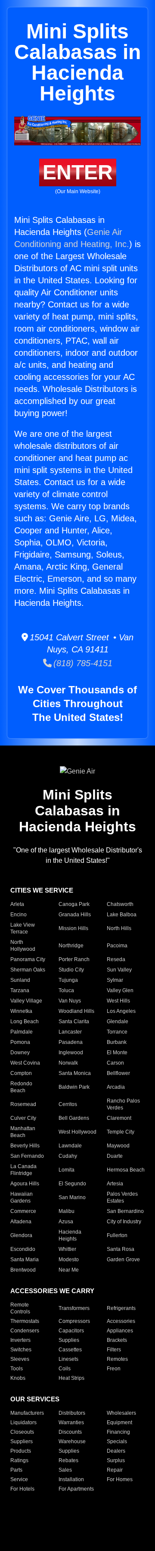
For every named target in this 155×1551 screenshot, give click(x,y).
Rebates (68, 1460)
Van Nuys (70, 1001)
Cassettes (70, 1350)
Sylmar (115, 980)
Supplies (69, 1340)
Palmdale (21, 1032)
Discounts (70, 1432)
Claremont (119, 1118)
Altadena (20, 1222)
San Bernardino (125, 1211)
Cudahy (68, 1156)
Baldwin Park (74, 1087)
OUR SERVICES (34, 1399)
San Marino (72, 1197)
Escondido (22, 1249)
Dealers (116, 1451)
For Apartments (76, 1489)
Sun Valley (119, 970)
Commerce (23, 1211)
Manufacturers (27, 1413)
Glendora (21, 1235)
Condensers (24, 1331)
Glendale (117, 1021)
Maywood (118, 1146)
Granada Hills (75, 915)
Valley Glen (120, 990)
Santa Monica (75, 1073)
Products (20, 1451)
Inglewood (71, 1053)
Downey (20, 1053)
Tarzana (19, 990)
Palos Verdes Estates (122, 1197)
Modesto (69, 1259)
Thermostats (24, 1321)
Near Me (69, 1270)
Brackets (117, 1340)
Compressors (74, 1321)
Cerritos (68, 1104)
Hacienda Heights (70, 1235)
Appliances (120, 1331)
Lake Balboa (121, 915)
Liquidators (23, 1422)
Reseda (116, 959)
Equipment (119, 1422)
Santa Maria (24, 1259)
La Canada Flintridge (23, 1169)
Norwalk (68, 1063)
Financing (118, 1432)
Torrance (117, 1032)
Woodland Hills (76, 1011)
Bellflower (118, 1073)
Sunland (20, 980)
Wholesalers (121, 1413)
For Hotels (22, 1489)
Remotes (117, 1359)
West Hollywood (77, 1132)
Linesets (68, 1359)
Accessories (121, 1321)
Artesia (115, 1184)
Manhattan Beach (22, 1131)
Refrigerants (121, 1308)
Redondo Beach (21, 1087)
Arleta (17, 904)
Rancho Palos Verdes (123, 1104)
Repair (115, 1470)
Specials (117, 1441)
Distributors (72, 1413)
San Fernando (27, 1156)
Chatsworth (120, 904)
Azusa (66, 1222)
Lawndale (70, 1146)
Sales (65, 1470)
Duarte (115, 1156)
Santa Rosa (120, 1249)
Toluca (66, 990)
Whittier (67, 1249)
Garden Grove (123, 1259)
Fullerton (117, 1235)
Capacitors (71, 1331)
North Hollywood (22, 945)
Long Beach (24, 1021)
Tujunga (68, 980)
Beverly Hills (25, 1146)
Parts (16, 1470)
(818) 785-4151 (82, 663)
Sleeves (19, 1359)
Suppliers (21, 1441)
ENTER (78, 172)
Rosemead (23, 1104)
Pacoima (117, 946)
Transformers (74, 1308)
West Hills (118, 1001)
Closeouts (22, 1432)
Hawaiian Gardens (21, 1197)
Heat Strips (71, 1378)
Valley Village (26, 1001)
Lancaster (70, 1032)
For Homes (120, 1479)
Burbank (117, 1042)
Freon (114, 1369)
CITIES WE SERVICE (41, 890)
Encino (18, 915)
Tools (16, 1369)
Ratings (19, 1460)
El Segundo (72, 1184)
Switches (20, 1350)
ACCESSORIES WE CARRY (52, 1290)
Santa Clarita (74, 1021)
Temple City (120, 1132)
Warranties (71, 1422)
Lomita (66, 1170)
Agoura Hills (24, 1184)
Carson (115, 1063)
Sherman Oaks (27, 970)
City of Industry (124, 1222)
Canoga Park (74, 904)
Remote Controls (20, 1308)
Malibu (66, 1211)
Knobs (17, 1378)
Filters (114, 1350)
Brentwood (23, 1270)
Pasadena (71, 1042)
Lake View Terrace (22, 928)
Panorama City (27, 959)
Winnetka (21, 1011)
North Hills (119, 928)
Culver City (23, 1118)
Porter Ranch (74, 959)
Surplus (116, 1460)
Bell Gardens (74, 1118)
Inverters (20, 1340)
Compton (21, 1073)
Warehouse (72, 1441)
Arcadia (116, 1087)
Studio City (71, 970)
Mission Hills (73, 928)
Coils (65, 1369)
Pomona (20, 1042)
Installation (71, 1479)
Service (19, 1479)
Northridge (71, 946)
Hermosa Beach (126, 1170)
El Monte (117, 1053)
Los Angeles (121, 1011)
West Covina (25, 1063)
